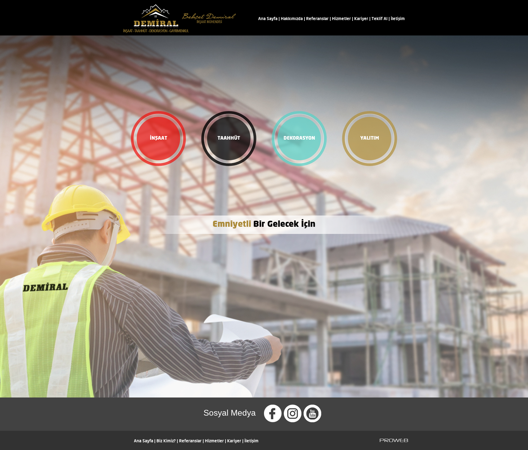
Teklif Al (379, 18)
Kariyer (361, 18)
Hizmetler (341, 18)
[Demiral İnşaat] (273, 419)
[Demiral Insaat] (179, 34)
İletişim (398, 18)
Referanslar (317, 18)
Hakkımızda (292, 18)
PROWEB (394, 440)
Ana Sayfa (267, 18)
